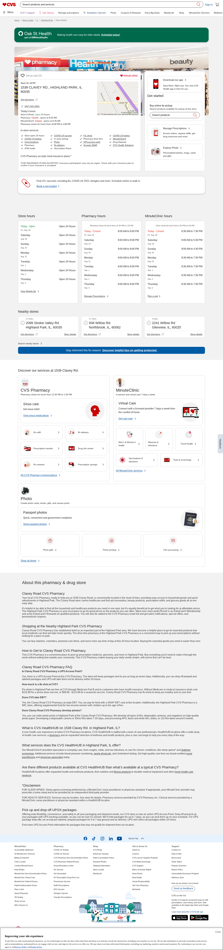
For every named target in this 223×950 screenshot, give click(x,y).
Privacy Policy (21, 947)
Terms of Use (36, 947)
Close (218, 931)
